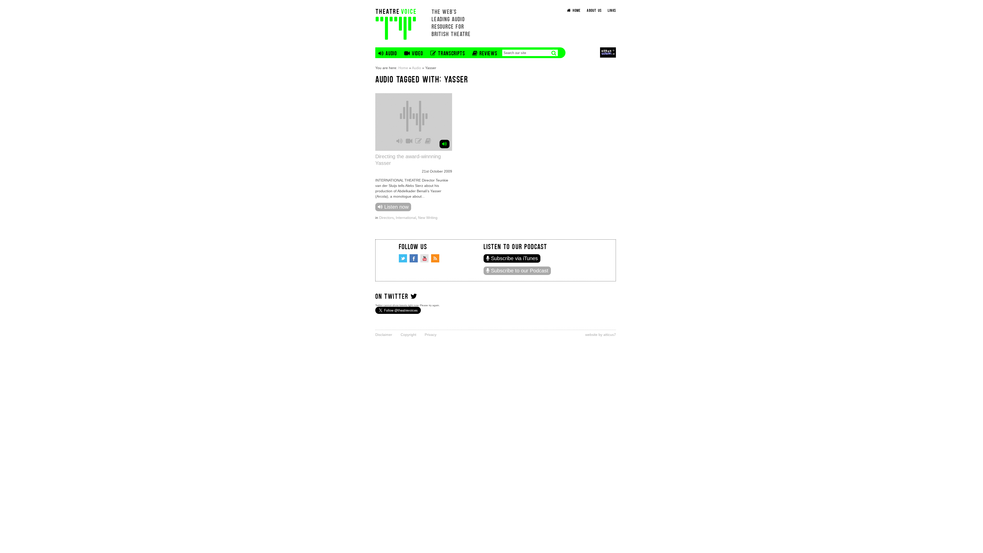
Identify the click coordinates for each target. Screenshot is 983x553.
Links (612, 10)
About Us (594, 10)
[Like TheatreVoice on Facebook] (414, 258)
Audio (416, 68)
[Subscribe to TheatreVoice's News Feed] (435, 258)
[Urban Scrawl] (608, 52)
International (406, 218)
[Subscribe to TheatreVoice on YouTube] (424, 258)
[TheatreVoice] (395, 24)
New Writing (427, 218)
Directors (386, 218)
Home (403, 68)
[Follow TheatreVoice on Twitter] (403, 258)
